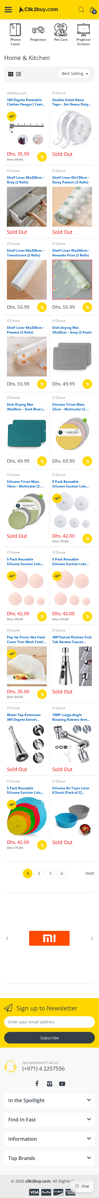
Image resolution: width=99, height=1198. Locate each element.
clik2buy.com (17, 93)
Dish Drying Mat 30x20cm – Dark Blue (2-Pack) (26, 407)
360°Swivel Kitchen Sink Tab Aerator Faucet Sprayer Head (72, 639)
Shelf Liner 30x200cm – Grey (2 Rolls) (26, 180)
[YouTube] (62, 1083)
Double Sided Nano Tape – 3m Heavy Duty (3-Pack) (70, 102)
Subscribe (49, 1037)
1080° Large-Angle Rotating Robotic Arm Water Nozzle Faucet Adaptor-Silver (69, 717)
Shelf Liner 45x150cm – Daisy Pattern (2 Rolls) (71, 180)
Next (90, 873)
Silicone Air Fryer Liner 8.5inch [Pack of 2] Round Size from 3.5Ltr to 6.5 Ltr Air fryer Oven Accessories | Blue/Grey (71, 790)
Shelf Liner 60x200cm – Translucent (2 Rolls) (26, 253)
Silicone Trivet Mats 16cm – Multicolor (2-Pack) (24, 484)
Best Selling (72, 73)
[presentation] (7, 938)
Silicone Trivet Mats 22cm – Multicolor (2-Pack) (69, 407)
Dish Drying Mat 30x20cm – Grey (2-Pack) (72, 330)
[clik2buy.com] (38, 9)
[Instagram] (49, 1083)
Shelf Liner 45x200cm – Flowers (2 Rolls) (26, 330)
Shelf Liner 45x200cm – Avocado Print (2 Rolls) (71, 253)
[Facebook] (37, 1083)
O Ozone (58, 93)
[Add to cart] (42, 157)
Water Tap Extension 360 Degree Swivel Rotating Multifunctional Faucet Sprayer (26, 717)
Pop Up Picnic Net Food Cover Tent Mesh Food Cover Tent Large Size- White (26, 639)
